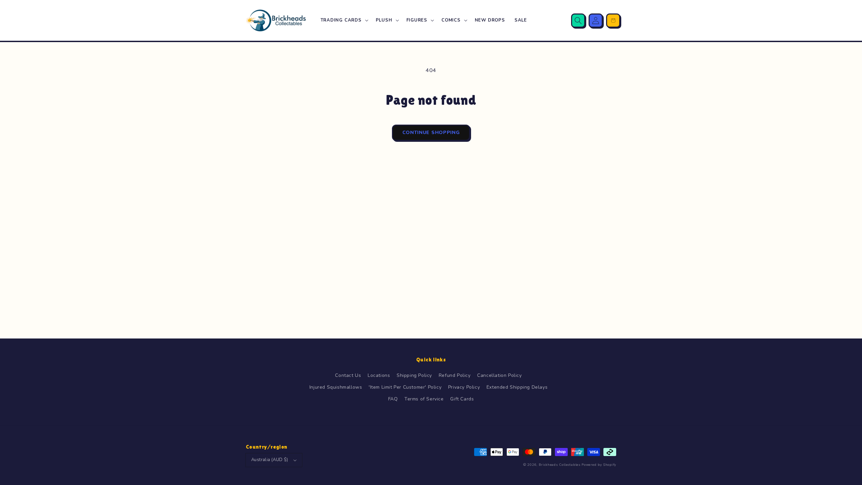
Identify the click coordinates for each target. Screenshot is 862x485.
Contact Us (348, 375)
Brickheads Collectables (560, 464)
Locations (379, 375)
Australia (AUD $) (269, 460)
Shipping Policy (414, 375)
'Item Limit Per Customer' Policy (405, 387)
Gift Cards (462, 399)
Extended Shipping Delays (517, 387)
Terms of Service (424, 399)
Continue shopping (431, 132)
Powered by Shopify (599, 464)
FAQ (393, 399)
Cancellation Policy (499, 375)
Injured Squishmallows (335, 387)
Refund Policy (455, 375)
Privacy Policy (464, 387)
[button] (343, 20)
